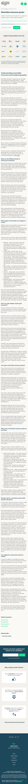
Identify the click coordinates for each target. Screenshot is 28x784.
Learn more (20, 780)
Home (2, 8)
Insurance (6, 8)
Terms (14, 764)
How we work (14, 760)
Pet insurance (4, 626)
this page (17, 155)
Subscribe (22, 655)
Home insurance (5, 624)
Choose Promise (14, 755)
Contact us (14, 758)
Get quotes (16, 27)
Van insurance (4, 622)
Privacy (14, 762)
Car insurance (4, 619)
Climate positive (14, 745)
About (14, 753)
